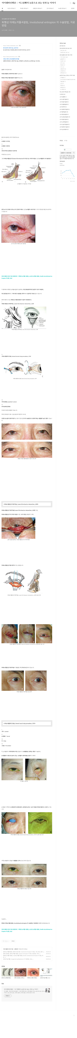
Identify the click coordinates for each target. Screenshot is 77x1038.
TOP (74, 1015)
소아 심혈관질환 (64, 104)
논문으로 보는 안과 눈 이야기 (67, 75)
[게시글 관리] (8, 941)
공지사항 (62, 46)
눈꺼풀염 (62, 77)
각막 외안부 (64, 57)
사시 (62, 67)
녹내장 (63, 61)
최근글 (61, 140)
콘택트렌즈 (63, 73)
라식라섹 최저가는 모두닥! (10, 48)
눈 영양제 (63, 89)
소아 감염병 (63, 97)
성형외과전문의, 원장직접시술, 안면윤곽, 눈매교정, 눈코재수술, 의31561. (21, 61)
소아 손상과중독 (64, 129)
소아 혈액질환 (64, 112)
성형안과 (16, 949)
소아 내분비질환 (64, 119)
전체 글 (63, 43)
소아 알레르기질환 (64, 127)
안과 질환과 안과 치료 (8, 949)
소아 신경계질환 (64, 122)
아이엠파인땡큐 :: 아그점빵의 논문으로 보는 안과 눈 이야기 (29, 3)
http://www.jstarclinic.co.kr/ (10, 56)
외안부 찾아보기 (11, 8)
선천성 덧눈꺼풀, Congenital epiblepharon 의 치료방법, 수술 (17, 959)
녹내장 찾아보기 (62, 8)
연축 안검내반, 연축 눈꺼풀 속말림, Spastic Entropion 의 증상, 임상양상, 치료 (21, 953)
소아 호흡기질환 (64, 102)
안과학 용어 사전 (64, 52)
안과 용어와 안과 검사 (66, 48)
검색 (70, 3)
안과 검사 (63, 50)
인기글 (65, 140)
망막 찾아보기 (50, 8)
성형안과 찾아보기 (37, 8)
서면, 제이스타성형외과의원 (11, 59)
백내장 (62, 65)
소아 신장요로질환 (65, 117)
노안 (62, 83)
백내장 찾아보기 (24, 8)
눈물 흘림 (63, 81)
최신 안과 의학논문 (65, 92)
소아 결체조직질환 (64, 109)
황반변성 (62, 87)
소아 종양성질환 (64, 114)
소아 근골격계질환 (64, 124)
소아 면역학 (63, 107)
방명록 (72, 8)
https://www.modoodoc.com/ (10, 45)
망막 (62, 63)
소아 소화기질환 (64, 99)
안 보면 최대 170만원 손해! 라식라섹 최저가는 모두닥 (16, 50)
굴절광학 (62, 59)
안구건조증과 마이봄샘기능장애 (67, 79)
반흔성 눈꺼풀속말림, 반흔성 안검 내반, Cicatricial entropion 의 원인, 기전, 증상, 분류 (23, 951)
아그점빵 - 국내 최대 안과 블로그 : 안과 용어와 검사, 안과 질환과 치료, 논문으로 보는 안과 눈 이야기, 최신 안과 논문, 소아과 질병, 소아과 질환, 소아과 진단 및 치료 (24, 991)
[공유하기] (6, 941)
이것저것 (62, 94)
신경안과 (62, 71)
